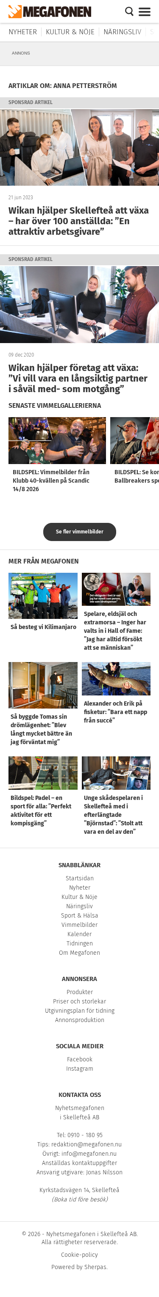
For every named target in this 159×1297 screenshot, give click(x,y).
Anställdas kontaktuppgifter (79, 1163)
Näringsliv (122, 31)
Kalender (79, 934)
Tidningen (80, 943)
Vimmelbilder (79, 925)
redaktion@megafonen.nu (86, 1144)
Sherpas (95, 1267)
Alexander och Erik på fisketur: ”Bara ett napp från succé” (115, 712)
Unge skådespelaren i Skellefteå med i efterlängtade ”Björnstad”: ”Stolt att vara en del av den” (113, 814)
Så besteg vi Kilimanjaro (43, 627)
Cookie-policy (79, 1255)
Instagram (79, 1068)
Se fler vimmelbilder (79, 532)
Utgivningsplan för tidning (79, 1010)
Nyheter (22, 31)
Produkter (80, 992)
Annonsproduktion (79, 1020)
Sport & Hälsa (79, 915)
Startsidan (80, 878)
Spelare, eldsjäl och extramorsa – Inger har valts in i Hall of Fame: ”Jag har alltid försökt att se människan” (115, 630)
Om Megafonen (79, 952)
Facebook (79, 1059)
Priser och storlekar (79, 1001)
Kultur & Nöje (70, 31)
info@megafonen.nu (89, 1153)
